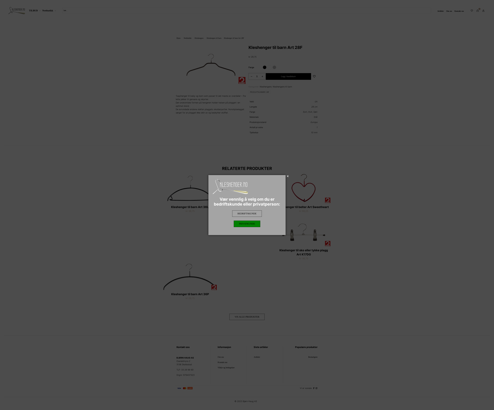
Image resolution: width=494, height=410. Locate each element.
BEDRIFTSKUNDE (247, 213)
